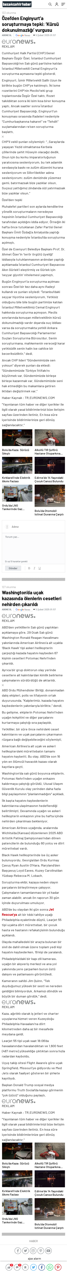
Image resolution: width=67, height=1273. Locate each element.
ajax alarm (34, 1258)
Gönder (13, 568)
